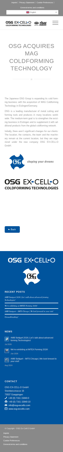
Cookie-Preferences (45, 3)
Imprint (14, 3)
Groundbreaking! (11, 317)
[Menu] (53, 23)
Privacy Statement (26, 3)
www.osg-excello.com (19, 409)
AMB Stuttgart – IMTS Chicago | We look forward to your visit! (29, 311)
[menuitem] (14, 2)
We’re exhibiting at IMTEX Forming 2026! (21, 305)
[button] (33, 12)
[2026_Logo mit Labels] (26, 23)
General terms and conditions (32, 8)
